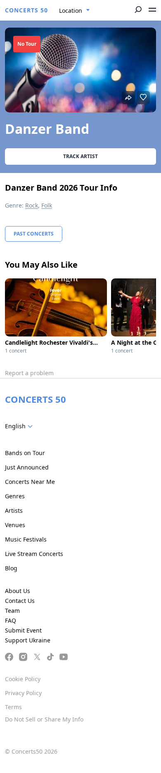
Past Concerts (34, 233)
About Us (17, 591)
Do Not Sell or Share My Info (44, 719)
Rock (31, 205)
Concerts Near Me (30, 482)
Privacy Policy (23, 693)
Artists (14, 510)
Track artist (80, 156)
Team (12, 610)
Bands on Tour (25, 453)
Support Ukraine (27, 640)
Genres (15, 496)
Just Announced (27, 467)
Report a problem (29, 373)
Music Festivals (26, 539)
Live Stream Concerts (34, 554)
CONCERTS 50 (26, 10)
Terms (13, 707)
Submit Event (23, 630)
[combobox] (74, 10)
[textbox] (20, 426)
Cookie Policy (22, 679)
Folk (46, 205)
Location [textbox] (70, 10)
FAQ (10, 620)
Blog (11, 568)
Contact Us (20, 601)
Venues (15, 525)
